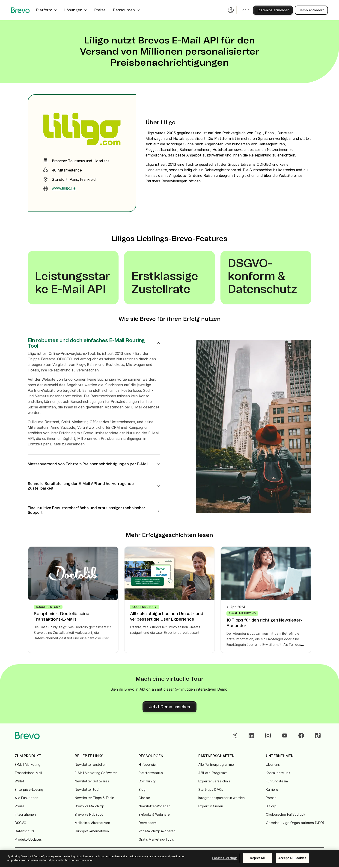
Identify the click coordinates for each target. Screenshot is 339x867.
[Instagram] (268, 735)
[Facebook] (301, 735)
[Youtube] (284, 735)
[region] (169, 858)
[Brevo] (20, 10)
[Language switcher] (230, 10)
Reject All (257, 858)
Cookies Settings (224, 858)
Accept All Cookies (292, 858)
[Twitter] (234, 735)
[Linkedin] (251, 735)
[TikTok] (317, 735)
